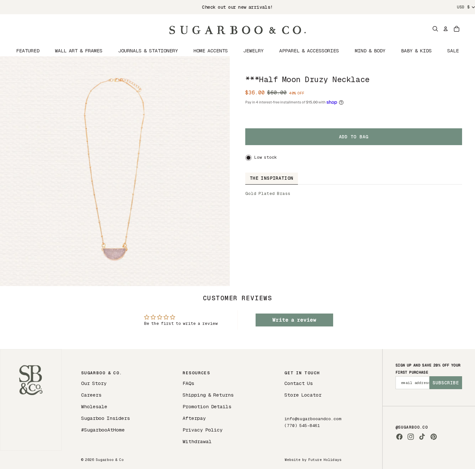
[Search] (435, 28)
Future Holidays (325, 459)
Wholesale (94, 406)
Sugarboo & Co (110, 459)
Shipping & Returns (208, 395)
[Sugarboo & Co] (237, 28)
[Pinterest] (434, 437)
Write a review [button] (294, 319)
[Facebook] (399, 437)
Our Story (94, 383)
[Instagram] (411, 437)
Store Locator (303, 395)
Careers (91, 395)
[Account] (445, 28)
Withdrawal (197, 441)
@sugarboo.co (412, 427)
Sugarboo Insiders (105, 418)
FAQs (188, 383)
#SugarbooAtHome (103, 430)
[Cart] (456, 28)
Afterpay (194, 418)
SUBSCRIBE (446, 383)
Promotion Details (207, 406)
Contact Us (298, 383)
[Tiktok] (422, 437)
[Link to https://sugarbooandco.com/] (31, 399)
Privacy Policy (203, 430)
